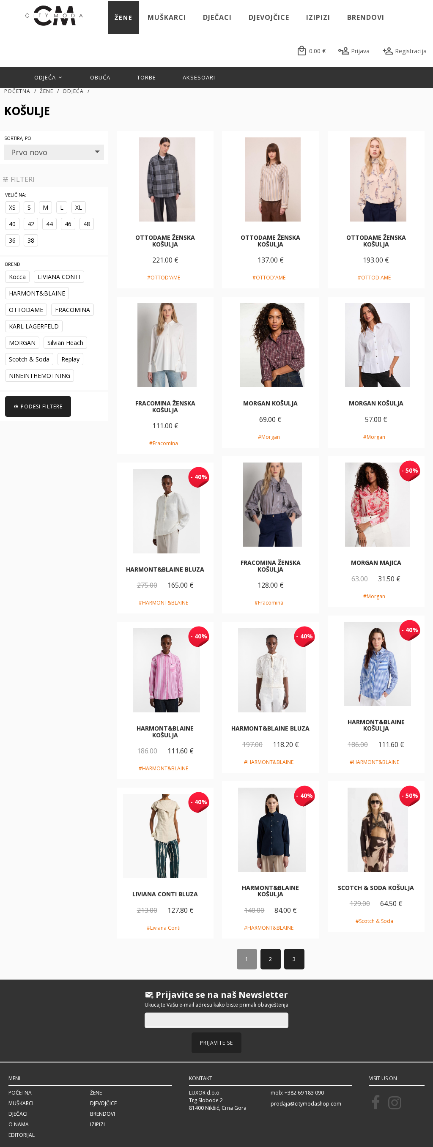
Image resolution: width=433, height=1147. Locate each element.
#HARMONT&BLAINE (163, 602)
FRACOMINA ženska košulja (165, 406)
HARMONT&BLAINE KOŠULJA (165, 731)
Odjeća (46, 77)
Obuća (100, 77)
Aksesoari (199, 77)
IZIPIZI (318, 17)
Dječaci (217, 17)
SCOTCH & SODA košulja (376, 888)
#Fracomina (163, 443)
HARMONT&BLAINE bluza (165, 569)
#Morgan (269, 437)
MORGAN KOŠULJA (270, 403)
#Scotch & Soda (374, 921)
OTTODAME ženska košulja (165, 240)
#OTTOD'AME (163, 277)
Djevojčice (269, 17)
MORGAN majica (376, 562)
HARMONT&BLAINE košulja (376, 725)
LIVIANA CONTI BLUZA (165, 894)
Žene (124, 18)
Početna (17, 91)
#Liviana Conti (164, 927)
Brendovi (365, 17)
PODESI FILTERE (41, 406)
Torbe (146, 77)
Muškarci (167, 17)
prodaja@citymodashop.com (306, 1103)
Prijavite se (216, 1042)
